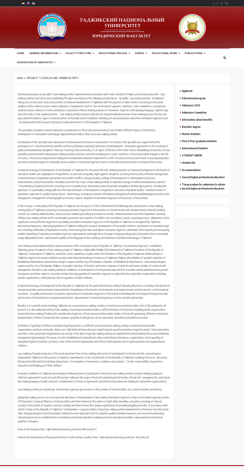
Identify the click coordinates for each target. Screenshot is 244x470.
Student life (188, 162)
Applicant (187, 91)
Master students (191, 134)
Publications (193, 53)
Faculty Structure (78, 53)
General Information (43, 53)
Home (20, 53)
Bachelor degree (191, 126)
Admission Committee (194, 112)
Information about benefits (197, 119)
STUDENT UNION (192, 155)
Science (139, 53)
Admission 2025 (191, 105)
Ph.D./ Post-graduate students (199, 141)
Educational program (193, 98)
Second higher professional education (203, 177)
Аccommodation (191, 170)
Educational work (164, 53)
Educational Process (113, 53)
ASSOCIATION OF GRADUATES (34, 62)
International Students (195, 148)
